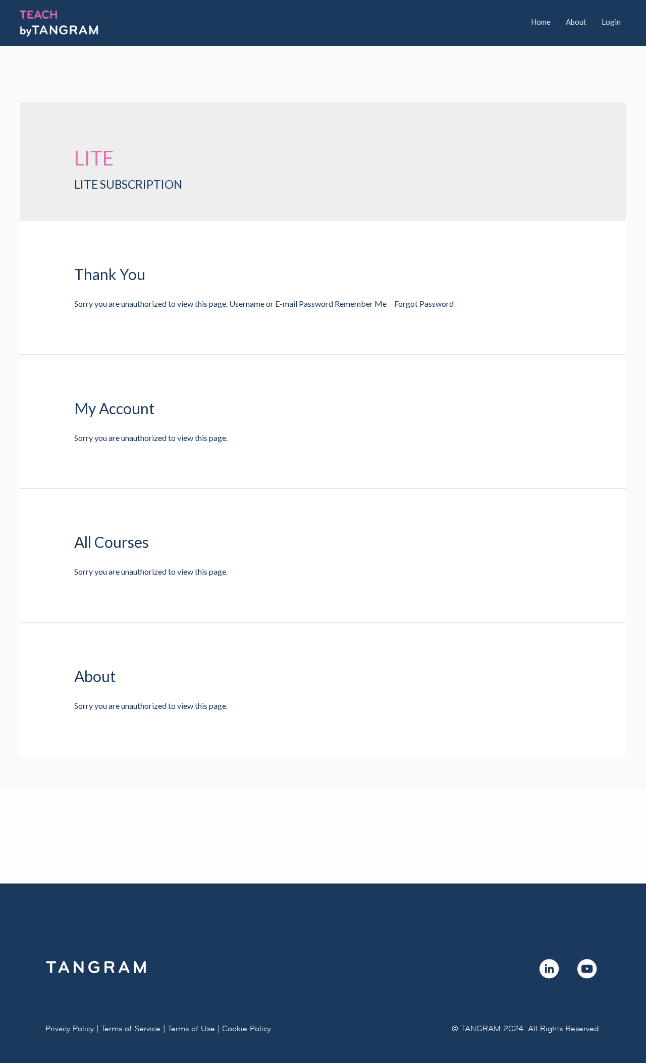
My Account (114, 408)
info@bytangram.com (50, 852)
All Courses (111, 542)
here (168, 835)
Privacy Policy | (71, 1028)
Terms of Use (191, 1028)
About (95, 676)
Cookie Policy (246, 1028)
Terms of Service (130, 1028)
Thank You (109, 274)
